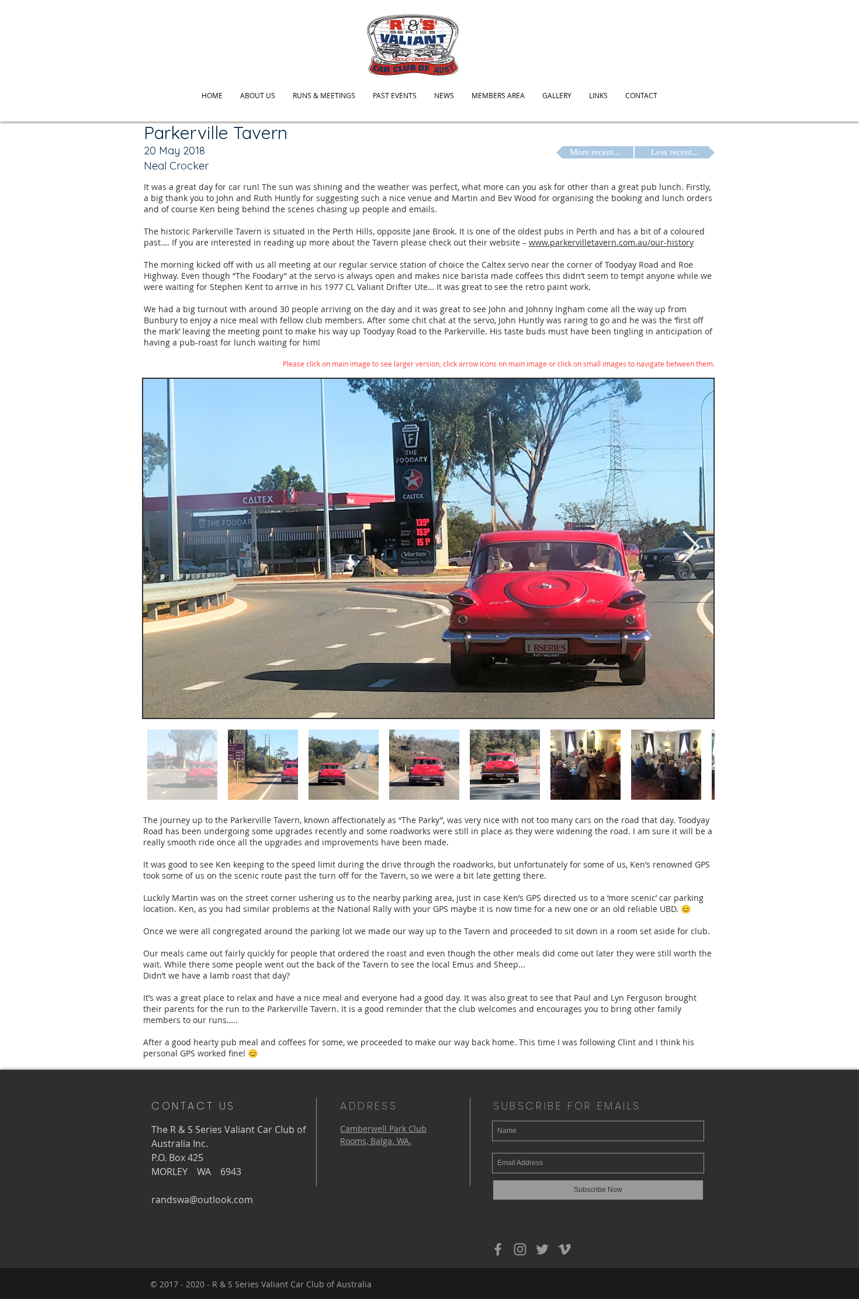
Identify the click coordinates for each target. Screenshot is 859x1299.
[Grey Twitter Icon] (542, 1249)
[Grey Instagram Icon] (520, 1249)
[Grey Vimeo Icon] (564, 1249)
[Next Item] (691, 548)
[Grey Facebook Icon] (498, 1249)
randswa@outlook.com (202, 1199)
